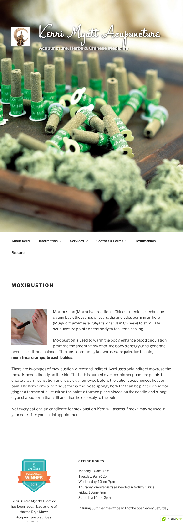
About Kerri (20, 241)
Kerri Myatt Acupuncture (99, 34)
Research (18, 253)
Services (77, 241)
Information (48, 241)
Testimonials (146, 241)
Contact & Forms (109, 241)
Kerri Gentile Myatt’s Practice (34, 501)
